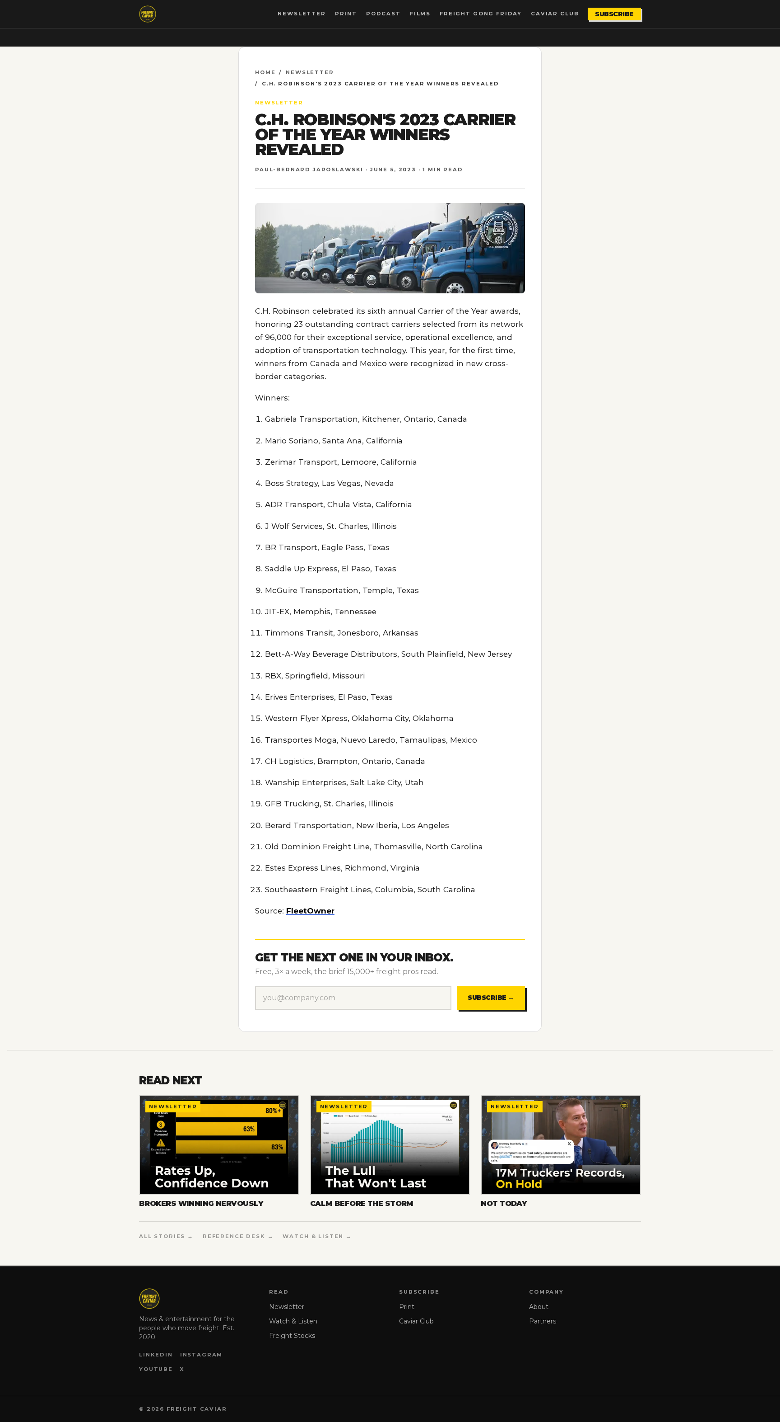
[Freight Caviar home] (147, 14)
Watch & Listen (293, 1321)
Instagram (201, 1354)
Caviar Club (555, 13)
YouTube (156, 1369)
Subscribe (614, 14)
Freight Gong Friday (481, 13)
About (538, 1307)
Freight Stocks (292, 1336)
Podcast (383, 13)
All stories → (166, 1236)
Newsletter (301, 13)
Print (346, 13)
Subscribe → (491, 998)
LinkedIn (156, 1354)
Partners (542, 1321)
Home (265, 72)
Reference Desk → (238, 1236)
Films (420, 13)
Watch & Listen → (317, 1236)
